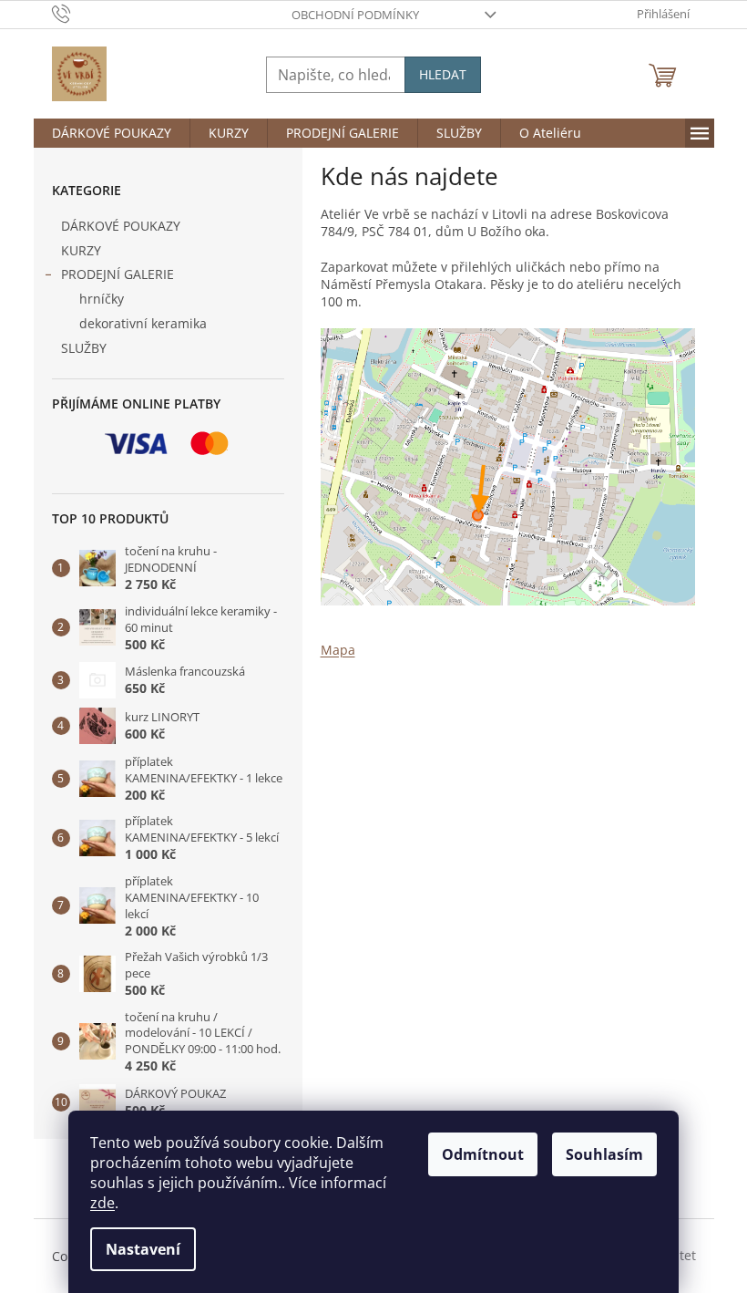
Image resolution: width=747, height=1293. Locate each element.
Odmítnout (483, 1154)
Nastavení (143, 1249)
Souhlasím (604, 1154)
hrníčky (101, 298)
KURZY (81, 250)
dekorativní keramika (143, 323)
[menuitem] (111, 133)
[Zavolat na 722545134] (79, 13)
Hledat (442, 74)
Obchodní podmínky (355, 14)
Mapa (338, 649)
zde (102, 1203)
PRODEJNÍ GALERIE (117, 274)
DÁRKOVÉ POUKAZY (120, 225)
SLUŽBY (84, 348)
